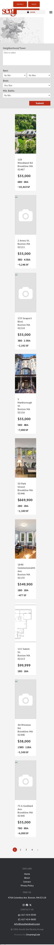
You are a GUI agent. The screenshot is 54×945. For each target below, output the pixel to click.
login (32, 12)
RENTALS (20, 4)
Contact (27, 881)
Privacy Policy (27, 885)
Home (27, 873)
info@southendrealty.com (27, 923)
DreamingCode (33, 934)
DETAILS (25, 152)
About (27, 877)
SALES (34, 4)
